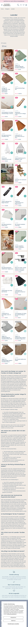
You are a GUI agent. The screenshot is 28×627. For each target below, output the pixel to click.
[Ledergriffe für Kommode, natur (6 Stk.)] (7, 303)
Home (2, 9)
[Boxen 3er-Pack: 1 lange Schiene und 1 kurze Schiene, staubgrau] (20, 258)
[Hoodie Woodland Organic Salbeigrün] (20, 236)
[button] (16, 175)
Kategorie (7, 9)
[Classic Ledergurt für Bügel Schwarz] (7, 191)
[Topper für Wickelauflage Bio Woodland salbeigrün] (20, 55)
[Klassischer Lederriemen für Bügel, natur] (20, 102)
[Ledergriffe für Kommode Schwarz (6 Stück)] (20, 281)
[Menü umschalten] (2, 5)
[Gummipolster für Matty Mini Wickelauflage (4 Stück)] (20, 303)
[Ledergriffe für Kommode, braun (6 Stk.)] (20, 125)
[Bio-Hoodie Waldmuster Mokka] (20, 349)
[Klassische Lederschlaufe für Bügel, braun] (20, 191)
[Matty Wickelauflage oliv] (20, 78)
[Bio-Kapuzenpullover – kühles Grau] (7, 214)
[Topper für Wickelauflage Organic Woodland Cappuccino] (20, 326)
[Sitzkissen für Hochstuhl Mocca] (20, 170)
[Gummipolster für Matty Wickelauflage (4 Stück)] (7, 102)
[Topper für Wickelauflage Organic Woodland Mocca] (7, 349)
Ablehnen (13, 620)
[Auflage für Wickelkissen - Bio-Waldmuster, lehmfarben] (7, 78)
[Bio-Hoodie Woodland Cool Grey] (20, 214)
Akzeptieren (13, 617)
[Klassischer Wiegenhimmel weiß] (7, 148)
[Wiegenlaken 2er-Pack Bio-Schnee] (7, 281)
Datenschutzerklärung (11, 614)
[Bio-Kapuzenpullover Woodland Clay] (7, 125)
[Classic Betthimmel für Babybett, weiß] (20, 148)
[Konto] (21, 5)
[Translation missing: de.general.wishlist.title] (23, 5)
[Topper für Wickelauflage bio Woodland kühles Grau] (7, 326)
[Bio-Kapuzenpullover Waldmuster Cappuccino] (7, 258)
